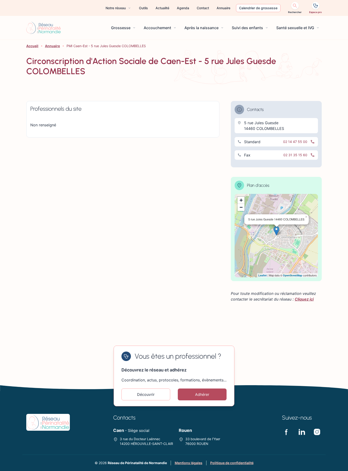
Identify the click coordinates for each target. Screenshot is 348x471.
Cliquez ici (304, 299)
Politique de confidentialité (232, 463)
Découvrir (146, 394)
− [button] (241, 207)
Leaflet (262, 275)
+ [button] (241, 200)
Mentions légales (188, 463)
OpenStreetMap (292, 275)
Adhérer (202, 394)
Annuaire (52, 46)
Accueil (32, 46)
